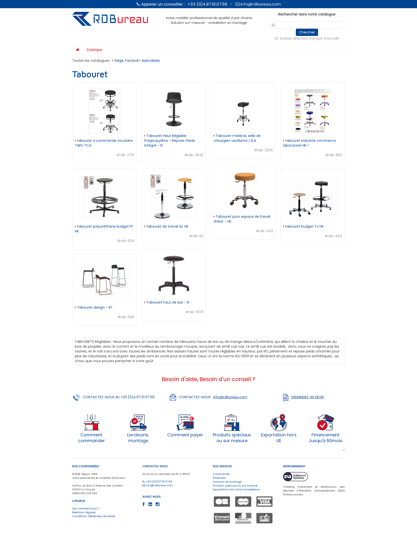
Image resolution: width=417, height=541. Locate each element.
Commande (221, 474)
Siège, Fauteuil (126, 60)
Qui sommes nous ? (85, 508)
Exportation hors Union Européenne (236, 489)
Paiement (219, 478)
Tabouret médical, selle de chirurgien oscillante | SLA (237, 138)
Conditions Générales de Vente (93, 516)
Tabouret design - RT (94, 307)
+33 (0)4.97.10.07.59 (158, 481)
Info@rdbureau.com (230, 397)
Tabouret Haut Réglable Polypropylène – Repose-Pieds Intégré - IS (169, 140)
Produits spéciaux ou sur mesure (235, 485)
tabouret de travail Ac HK (167, 226)
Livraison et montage (227, 482)
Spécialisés (151, 60)
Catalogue (94, 49)
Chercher (307, 32)
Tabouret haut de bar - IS (167, 302)
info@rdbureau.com (260, 4)
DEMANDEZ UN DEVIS (307, 397)
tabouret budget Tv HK (304, 226)
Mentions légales (84, 512)
